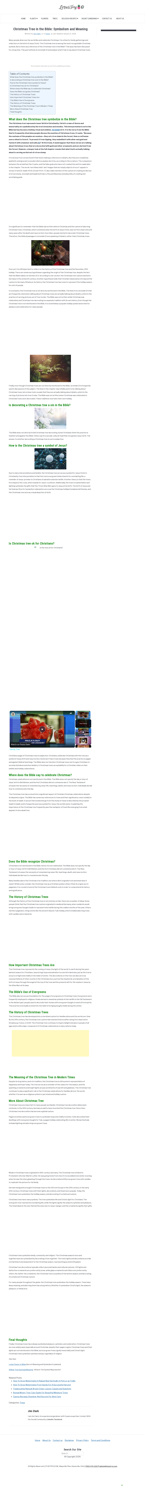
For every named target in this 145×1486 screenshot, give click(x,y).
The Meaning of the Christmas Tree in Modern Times (31, 106)
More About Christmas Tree (21, 109)
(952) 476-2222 (92, 1466)
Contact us (107, 18)
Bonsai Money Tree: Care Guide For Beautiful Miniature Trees (40, 1393)
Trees (55, 18)
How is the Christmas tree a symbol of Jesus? (28, 83)
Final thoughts (16, 112)
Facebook (58, 1419)
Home (23, 18)
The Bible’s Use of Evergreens (22, 100)
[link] (13, 714)
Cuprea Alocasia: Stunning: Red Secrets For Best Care (37, 1397)
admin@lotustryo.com (108, 1466)
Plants (33, 18)
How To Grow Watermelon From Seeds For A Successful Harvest (42, 1385)
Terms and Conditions (100, 1440)
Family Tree (21, 714)
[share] (71, 713)
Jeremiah (56, 130)
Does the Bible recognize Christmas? (25, 91)
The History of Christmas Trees (22, 94)
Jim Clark (37, 34)
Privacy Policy (82, 1440)
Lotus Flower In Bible (17, 1364)
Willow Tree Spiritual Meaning (21, 1370)
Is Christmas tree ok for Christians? (24, 86)
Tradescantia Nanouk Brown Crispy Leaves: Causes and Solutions (42, 1389)
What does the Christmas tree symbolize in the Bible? (31, 77)
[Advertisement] (50, 1043)
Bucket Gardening (89, 18)
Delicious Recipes (69, 18)
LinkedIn (49, 1419)
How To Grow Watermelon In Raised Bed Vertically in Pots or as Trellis (44, 1381)
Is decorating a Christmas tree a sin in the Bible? (29, 80)
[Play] (83, 732)
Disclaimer (69, 1440)
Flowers (44, 18)
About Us (120, 18)
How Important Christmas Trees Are (24, 97)
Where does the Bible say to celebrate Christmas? (30, 89)
